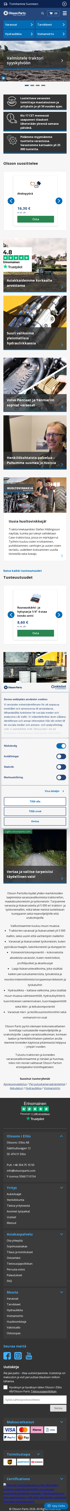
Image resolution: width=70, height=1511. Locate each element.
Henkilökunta (15, 1200)
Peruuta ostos (16, 1269)
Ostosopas (14, 1333)
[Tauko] (3, 78)
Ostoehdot (13, 1258)
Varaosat (11, 24)
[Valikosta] (65, 13)
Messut (11, 1223)
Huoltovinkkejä (16, 1322)
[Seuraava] (59, 200)
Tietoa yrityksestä (18, 1205)
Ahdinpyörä (25, 193)
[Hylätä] (64, 4)
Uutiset (11, 1217)
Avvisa (35, 821)
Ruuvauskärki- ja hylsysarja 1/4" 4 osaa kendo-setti (32, 612)
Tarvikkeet (44, 24)
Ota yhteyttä (15, 1240)
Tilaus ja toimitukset (20, 1252)
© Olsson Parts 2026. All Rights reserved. (35, 1509)
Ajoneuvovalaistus (15, 1084)
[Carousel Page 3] (38, 85)
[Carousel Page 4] (43, 85)
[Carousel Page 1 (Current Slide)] (27, 85)
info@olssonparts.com (21, 1171)
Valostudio (13, 1327)
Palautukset (14, 1275)
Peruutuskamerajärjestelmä (47, 1084)
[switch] (61, 756)
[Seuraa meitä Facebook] (7, 1355)
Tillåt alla (35, 801)
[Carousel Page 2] (32, 85)
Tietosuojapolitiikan (19, 1264)
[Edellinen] (11, 200)
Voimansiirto (45, 34)
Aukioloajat (14, 1194)
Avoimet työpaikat (18, 1211)
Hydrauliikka (13, 34)
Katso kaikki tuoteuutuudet (22, 571)
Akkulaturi (16, 1088)
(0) (55, 13)
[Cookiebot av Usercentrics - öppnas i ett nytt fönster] (51, 687)
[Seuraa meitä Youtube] (29, 1355)
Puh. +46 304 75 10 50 (20, 1165)
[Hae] (43, 13)
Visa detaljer (52, 791)
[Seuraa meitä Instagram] (18, 1355)
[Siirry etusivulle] (14, 13)
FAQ (9, 1281)
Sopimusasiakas (17, 1246)
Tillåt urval (35, 811)
